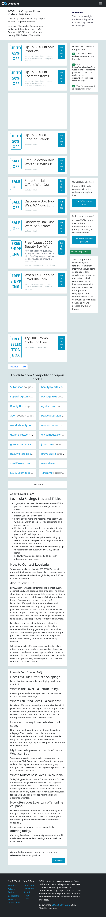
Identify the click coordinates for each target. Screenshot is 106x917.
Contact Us (13, 895)
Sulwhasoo (25, 387)
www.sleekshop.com (62, 463)
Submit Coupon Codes (27, 895)
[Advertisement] (37, 111)
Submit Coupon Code (80, 252)
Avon (22, 415)
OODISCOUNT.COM (61, 904)
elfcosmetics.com (60, 434)
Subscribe (58, 860)
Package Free (58, 396)
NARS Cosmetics (28, 472)
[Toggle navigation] (100, 3)
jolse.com (55, 444)
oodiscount (10, 3)
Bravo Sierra (57, 453)
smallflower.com (28, 463)
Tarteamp (55, 472)
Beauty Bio (25, 406)
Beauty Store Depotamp (33, 453)
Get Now (61, 52)
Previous (14, 366)
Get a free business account (84, 240)
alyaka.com (56, 406)
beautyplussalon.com (62, 415)
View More (37, 484)
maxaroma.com (59, 425)
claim (90, 296)
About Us (12, 885)
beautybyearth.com (61, 387)
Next (23, 366)
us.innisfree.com (29, 434)
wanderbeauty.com (30, 425)
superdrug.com (28, 396)
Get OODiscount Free (84, 203)
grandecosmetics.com (32, 444)
